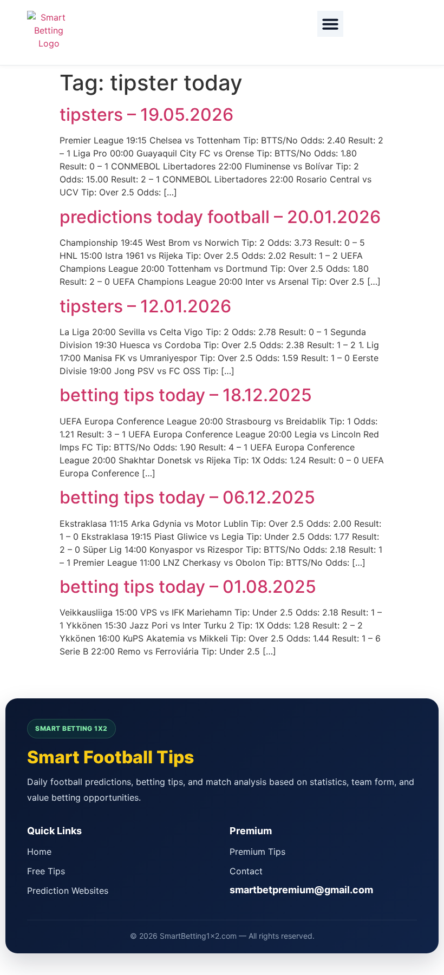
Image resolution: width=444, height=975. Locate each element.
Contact (246, 871)
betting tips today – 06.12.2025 (187, 497)
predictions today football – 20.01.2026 (220, 216)
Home (39, 851)
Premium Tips (257, 851)
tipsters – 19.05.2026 (146, 114)
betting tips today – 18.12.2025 (186, 394)
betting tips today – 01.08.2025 (188, 586)
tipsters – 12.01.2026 (145, 306)
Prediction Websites (67, 890)
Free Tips (46, 871)
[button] (330, 24)
